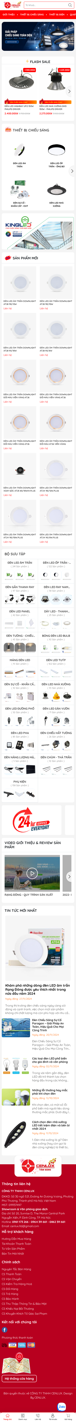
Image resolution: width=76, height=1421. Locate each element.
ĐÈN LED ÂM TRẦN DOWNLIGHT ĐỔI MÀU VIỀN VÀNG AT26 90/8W (20, 443)
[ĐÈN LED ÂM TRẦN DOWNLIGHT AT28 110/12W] (20, 282)
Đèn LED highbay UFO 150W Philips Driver (19, 107)
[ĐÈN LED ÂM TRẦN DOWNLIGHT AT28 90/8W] (56, 329)
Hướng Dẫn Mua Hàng (16, 1239)
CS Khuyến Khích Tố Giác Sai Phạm (24, 1313)
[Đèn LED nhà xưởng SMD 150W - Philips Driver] (55, 83)
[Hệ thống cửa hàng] (37, 1166)
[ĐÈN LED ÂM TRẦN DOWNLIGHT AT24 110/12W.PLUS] (56, 469)
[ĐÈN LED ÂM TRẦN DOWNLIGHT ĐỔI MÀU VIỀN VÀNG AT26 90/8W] (20, 422)
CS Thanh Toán (11, 1274)
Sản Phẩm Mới (25, 258)
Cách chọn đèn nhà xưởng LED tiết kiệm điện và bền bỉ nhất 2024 (51, 1125)
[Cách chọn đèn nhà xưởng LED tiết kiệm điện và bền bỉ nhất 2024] (16, 1134)
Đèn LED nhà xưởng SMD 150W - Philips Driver (53, 107)
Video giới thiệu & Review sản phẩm (33, 845)
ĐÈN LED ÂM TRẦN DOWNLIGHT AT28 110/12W (20, 302)
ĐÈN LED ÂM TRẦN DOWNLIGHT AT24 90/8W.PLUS (56, 536)
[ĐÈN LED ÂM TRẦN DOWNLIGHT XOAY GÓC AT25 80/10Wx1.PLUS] (20, 469)
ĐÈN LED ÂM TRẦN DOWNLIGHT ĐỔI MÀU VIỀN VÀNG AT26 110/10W (56, 396)
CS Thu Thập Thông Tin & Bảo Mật (24, 1303)
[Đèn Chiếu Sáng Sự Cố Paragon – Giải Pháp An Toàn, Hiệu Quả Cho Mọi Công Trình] (16, 1027)
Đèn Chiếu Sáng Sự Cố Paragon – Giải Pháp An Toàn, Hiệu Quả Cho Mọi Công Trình (48, 1025)
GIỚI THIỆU (9, 14)
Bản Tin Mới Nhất (13, 1253)
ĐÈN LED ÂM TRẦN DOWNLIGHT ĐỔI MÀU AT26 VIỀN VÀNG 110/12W (56, 443)
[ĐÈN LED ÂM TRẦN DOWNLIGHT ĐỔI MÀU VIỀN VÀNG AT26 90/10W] (20, 376)
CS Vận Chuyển (12, 1279)
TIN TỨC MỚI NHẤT (21, 910)
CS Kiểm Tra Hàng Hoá (17, 1284)
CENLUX (39, 1397)
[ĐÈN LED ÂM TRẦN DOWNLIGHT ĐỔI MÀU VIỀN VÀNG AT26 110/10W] (56, 376)
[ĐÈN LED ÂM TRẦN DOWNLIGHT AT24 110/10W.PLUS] (20, 516)
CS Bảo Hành (10, 1298)
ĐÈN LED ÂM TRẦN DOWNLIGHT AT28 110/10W (56, 302)
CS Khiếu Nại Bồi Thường (18, 1308)
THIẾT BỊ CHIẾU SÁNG (32, 14)
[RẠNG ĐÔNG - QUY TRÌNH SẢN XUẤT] (32, 873)
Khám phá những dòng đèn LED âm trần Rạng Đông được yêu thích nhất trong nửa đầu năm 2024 (37, 989)
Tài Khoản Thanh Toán (16, 1243)
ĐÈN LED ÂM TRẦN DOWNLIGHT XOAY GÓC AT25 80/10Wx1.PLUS (20, 489)
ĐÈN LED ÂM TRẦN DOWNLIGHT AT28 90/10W (20, 349)
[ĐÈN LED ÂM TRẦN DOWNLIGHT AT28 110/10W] (56, 282)
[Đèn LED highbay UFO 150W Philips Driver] (21, 83)
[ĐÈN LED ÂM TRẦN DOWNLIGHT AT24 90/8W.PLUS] (56, 516)
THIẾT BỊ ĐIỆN (57, 14)
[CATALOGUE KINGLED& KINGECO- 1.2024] (38, 231)
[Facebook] (4, 1330)
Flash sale (39, 61)
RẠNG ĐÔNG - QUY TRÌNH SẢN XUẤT (29, 894)
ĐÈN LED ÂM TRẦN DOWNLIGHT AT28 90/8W (56, 349)
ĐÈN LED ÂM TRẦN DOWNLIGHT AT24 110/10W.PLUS (20, 536)
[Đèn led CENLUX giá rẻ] (32, 820)
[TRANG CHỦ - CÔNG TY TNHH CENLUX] (12, 5)
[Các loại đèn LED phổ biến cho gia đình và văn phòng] (16, 1065)
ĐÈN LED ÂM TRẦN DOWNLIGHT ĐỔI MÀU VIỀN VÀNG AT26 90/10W (20, 396)
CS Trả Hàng (10, 1294)
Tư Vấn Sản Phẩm (13, 1248)
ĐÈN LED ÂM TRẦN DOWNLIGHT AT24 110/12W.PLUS (56, 489)
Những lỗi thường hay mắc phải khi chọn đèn (50, 1091)
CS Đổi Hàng (10, 1289)
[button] (36, 47)
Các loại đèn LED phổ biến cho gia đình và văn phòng (50, 1060)
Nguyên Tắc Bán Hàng (16, 1269)
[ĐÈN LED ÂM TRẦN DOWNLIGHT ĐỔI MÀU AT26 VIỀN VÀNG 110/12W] (56, 422)
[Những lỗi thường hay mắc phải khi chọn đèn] (16, 1096)
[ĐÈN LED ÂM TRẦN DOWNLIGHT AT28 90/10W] (20, 329)
